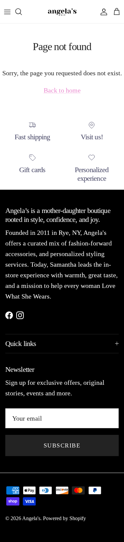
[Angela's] (62, 11)
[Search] (22, 11)
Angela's (31, 518)
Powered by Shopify (64, 518)
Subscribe (62, 445)
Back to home (62, 90)
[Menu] (7, 11)
